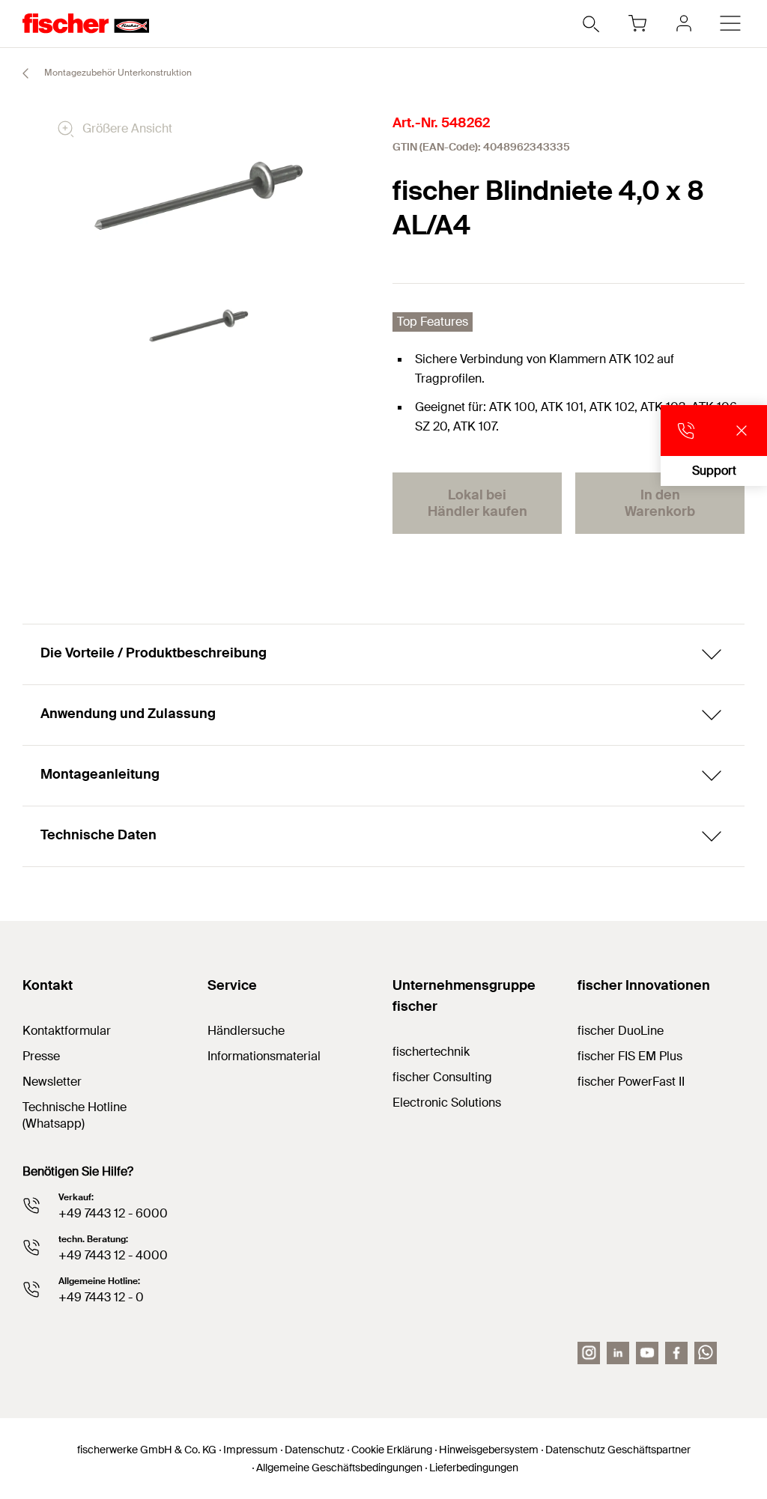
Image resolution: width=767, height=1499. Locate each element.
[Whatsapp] (705, 1353)
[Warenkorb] (637, 23)
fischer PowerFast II (631, 1081)
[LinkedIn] (618, 1353)
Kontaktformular (66, 1031)
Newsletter (52, 1081)
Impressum (250, 1449)
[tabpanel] (199, 326)
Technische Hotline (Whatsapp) (74, 1115)
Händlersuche (246, 1031)
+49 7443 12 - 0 (101, 1297)
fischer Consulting (442, 1077)
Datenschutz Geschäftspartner (618, 1449)
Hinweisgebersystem (489, 1449)
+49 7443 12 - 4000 (113, 1255)
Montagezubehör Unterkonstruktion (117, 73)
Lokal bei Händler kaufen (477, 503)
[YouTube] (647, 1353)
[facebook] (676, 1353)
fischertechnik (431, 1051)
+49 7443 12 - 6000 (113, 1213)
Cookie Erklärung (391, 1449)
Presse (41, 1056)
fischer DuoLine (620, 1031)
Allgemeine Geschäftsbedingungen (339, 1467)
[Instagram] (588, 1353)
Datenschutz (315, 1449)
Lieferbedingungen (473, 1467)
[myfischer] (684, 23)
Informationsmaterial (264, 1056)
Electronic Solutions (446, 1102)
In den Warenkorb (660, 503)
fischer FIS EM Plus (629, 1056)
